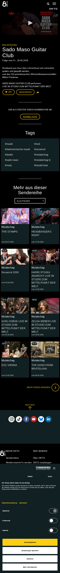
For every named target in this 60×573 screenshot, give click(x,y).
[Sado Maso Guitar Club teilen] (37, 93)
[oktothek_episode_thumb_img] (15, 216)
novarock (41, 149)
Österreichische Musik (18, 149)
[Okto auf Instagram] (11, 419)
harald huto (42, 165)
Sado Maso (12, 160)
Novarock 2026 (10, 272)
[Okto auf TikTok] (19, 419)
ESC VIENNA (9, 365)
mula (9, 165)
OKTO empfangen (42, 462)
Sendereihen (12, 458)
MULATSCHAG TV (43, 160)
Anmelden (30, 117)
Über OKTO (39, 458)
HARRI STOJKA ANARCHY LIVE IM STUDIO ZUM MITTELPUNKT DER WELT (44, 279)
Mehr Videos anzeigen (39, 387)
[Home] (3, 454)
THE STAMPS (10, 231)
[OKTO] (5, 4)
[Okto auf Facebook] (26, 419)
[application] (30, 23)
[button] (30, 23)
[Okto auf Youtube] (34, 419)
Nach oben (30, 405)
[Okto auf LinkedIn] (48, 419)
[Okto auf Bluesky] (41, 419)
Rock (38, 144)
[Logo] (53, 9)
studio (9, 154)
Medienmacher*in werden (19, 462)
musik (9, 144)
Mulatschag (9, 45)
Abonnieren (25, 92)
